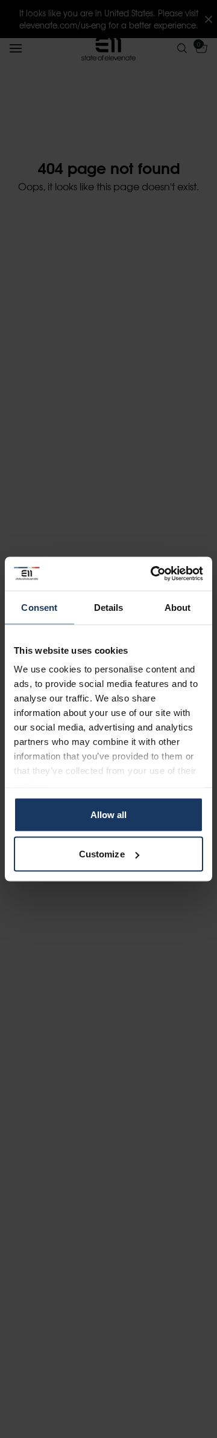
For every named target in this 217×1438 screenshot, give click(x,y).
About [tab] (178, 607)
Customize (102, 854)
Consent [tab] (39, 607)
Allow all (108, 814)
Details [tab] (109, 607)
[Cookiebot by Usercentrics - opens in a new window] (153, 574)
